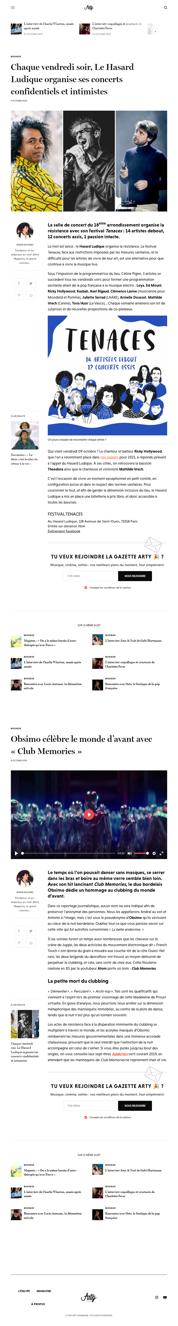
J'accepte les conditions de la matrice (110, 587)
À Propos (38, 1304)
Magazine (44, 1291)
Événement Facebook (64, 531)
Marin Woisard (24, 245)
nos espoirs (110, 457)
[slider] (68, 853)
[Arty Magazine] (89, 7)
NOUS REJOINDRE (135, 576)
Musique (16, 57)
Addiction (120, 1054)
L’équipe (24, 1291)
